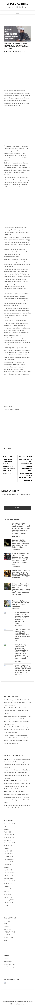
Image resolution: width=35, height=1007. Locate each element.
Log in (6, 959)
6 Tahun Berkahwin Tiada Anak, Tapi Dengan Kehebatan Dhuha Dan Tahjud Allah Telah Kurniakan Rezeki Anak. (22, 618)
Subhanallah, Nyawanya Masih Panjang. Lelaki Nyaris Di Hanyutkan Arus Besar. (21, 603)
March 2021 (8, 851)
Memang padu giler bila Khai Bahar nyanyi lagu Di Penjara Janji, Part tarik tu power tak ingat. (22, 634)
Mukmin (8, 51)
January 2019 (8, 875)
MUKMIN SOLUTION (17, 4)
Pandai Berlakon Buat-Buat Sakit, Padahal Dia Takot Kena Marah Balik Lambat (16, 710)
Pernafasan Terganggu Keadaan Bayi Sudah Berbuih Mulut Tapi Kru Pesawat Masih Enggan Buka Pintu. (21, 574)
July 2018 (7, 886)
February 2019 (9, 873)
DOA (5, 924)
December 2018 (9, 878)
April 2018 (7, 894)
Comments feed (9, 964)
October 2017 (8, 905)
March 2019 (8, 870)
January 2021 (8, 854)
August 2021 (8, 845)
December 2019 (9, 864)
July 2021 (7, 848)
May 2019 (7, 867)
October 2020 (8, 856)
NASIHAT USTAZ (9, 932)
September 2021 (9, 843)
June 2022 (7, 826)
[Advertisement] (17, 71)
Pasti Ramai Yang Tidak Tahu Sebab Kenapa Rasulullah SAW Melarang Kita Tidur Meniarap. (9, 465)
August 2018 (8, 883)
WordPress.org (9, 967)
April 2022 (7, 832)
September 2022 (9, 824)
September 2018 (9, 881)
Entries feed (8, 961)
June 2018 (7, 889)
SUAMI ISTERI (8, 937)
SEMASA (7, 935)
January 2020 (8, 862)
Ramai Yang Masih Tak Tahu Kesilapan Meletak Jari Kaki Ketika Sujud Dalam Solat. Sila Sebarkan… (17, 729)
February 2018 (9, 900)
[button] (17, 12)
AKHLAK (7, 921)
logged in (13, 494)
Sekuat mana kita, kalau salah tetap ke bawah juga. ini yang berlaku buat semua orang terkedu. (23, 668)
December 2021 (9, 835)
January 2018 (8, 902)
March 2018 (8, 897)
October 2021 (8, 840)
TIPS (5, 940)
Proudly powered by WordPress (12, 1001)
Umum (6, 943)
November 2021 (9, 837)
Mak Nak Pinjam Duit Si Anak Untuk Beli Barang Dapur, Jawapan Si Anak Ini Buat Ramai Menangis (17, 702)
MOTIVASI (7, 929)
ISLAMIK (8, 448)
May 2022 (7, 829)
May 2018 (7, 892)
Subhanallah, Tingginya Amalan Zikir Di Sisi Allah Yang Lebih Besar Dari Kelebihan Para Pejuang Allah (21, 543)
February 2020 (9, 859)
